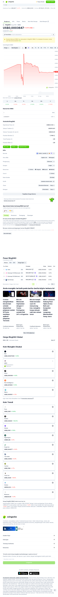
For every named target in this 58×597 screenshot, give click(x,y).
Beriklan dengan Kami (9, 200)
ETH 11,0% (47, 8)
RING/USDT (29, 269)
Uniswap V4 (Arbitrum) (34, 224)
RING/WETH (29, 273)
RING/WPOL (29, 279)
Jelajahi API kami (18, 97)
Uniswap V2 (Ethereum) (21, 224)
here (20, 40)
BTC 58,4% (41, 8)
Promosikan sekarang (26, 398)
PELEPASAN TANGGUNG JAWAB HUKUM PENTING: (16, 577)
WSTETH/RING (30, 276)
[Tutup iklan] (52, 361)
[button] (44, 158)
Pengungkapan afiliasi (8, 260)
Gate (35, 222)
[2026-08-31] (55, 48)
